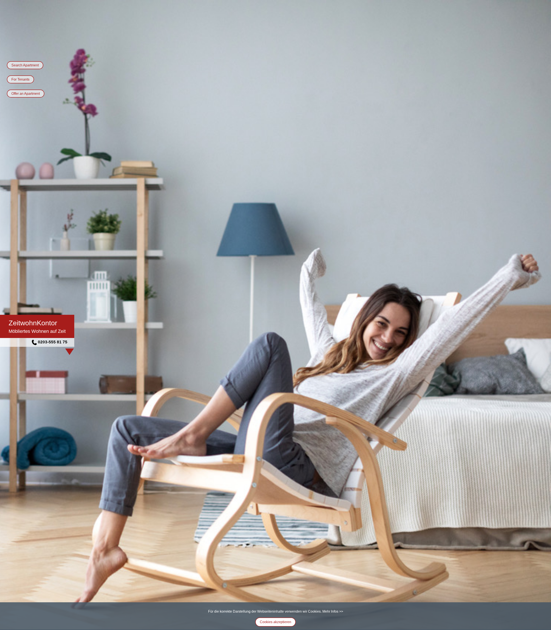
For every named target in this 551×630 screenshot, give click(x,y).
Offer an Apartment (25, 93)
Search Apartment (25, 65)
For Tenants (20, 79)
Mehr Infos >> (332, 611)
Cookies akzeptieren (275, 622)
